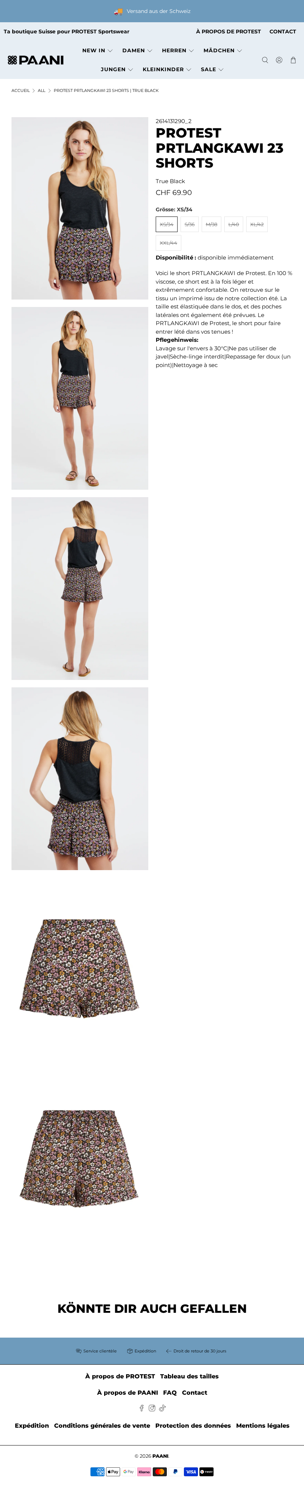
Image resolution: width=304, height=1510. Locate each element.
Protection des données (193, 1425)
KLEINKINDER (163, 69)
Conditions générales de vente (102, 1425)
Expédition (32, 1425)
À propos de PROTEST (120, 1376)
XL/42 (257, 224)
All (41, 91)
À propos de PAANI (127, 1392)
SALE (208, 69)
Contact (194, 1392)
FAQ (170, 1392)
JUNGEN (113, 69)
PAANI (160, 1456)
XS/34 (167, 224)
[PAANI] (35, 60)
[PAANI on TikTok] (162, 1409)
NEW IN (93, 50)
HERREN (174, 50)
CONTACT (283, 31)
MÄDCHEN (219, 50)
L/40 (233, 224)
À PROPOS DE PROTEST (228, 31)
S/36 (190, 224)
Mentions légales (263, 1425)
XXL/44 (168, 243)
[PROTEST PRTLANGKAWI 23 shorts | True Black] (80, 208)
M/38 (211, 224)
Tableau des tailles (189, 1376)
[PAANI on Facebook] (141, 1409)
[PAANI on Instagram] (152, 1409)
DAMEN (133, 50)
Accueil (20, 91)
